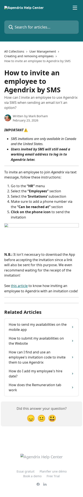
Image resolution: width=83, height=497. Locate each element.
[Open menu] (75, 7)
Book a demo (32, 476)
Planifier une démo (53, 471)
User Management (42, 51)
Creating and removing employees (29, 56)
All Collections (14, 51)
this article (19, 285)
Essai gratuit (25, 471)
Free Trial (53, 476)
